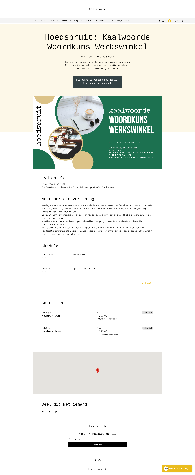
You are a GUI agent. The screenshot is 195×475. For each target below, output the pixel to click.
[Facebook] (159, 20)
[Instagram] (163, 20)
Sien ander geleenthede (97, 83)
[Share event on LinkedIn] (56, 412)
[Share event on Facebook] (43, 412)
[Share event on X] (49, 412)
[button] (182, 20)
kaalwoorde (97, 426)
